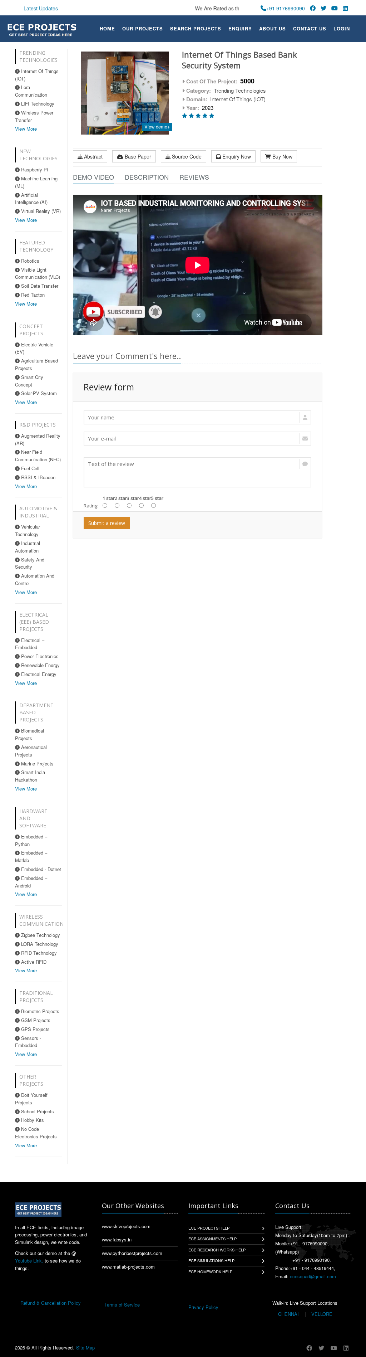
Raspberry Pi (34, 169)
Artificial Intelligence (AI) (31, 198)
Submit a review (106, 523)
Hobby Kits (32, 1120)
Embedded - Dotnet (40, 869)
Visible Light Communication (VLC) (37, 273)
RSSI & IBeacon (37, 477)
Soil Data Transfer (39, 285)
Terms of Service (122, 1304)
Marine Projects (37, 763)
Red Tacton (32, 294)
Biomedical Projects (29, 734)
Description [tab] (147, 176)
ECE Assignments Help (212, 1238)
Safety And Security (29, 563)
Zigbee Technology (40, 935)
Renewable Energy (40, 665)
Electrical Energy (38, 674)
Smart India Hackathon (30, 776)
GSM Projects (35, 1020)
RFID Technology (38, 952)
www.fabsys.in (117, 1239)
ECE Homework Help (210, 1271)
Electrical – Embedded (29, 644)
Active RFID (33, 961)
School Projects (37, 1111)
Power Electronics (39, 656)
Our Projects (142, 28)
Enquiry (240, 28)
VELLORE (321, 1313)
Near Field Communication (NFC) (38, 455)
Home (107, 28)
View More (26, 128)
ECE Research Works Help (217, 1250)
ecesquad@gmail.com (313, 1276)
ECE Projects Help (208, 1228)
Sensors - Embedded (28, 1042)
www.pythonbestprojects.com (132, 1253)
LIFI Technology (37, 103)
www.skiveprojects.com (126, 1226)
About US (272, 28)
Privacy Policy (203, 1307)
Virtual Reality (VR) (40, 211)
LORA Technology (39, 943)
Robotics (29, 260)
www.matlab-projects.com (128, 1266)
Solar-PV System (38, 393)
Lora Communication (31, 91)
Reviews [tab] (194, 176)
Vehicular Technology (27, 530)
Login (341, 28)
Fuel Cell (29, 468)
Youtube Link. (29, 1260)
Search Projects (195, 28)
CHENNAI (288, 1313)
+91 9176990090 (285, 8)
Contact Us (309, 28)
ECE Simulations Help (211, 1260)
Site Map (85, 1347)
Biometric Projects (39, 1011)
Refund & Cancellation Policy (50, 1302)
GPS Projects (35, 1029)
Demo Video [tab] (93, 176)
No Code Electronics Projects (36, 1132)
